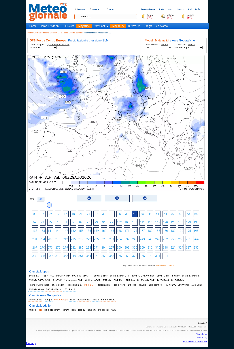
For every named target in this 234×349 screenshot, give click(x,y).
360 (103, 256)
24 (88, 214)
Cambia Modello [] (156, 44)
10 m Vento (197, 285)
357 (96, 256)
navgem (92, 310)
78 (57, 222)
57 (173, 214)
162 (103, 230)
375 (142, 256)
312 (150, 247)
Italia (161, 9)
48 (150, 214)
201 (34, 239)
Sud (190, 9)
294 (103, 247)
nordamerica (84, 299)
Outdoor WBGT (92, 280)
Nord (170, 9)
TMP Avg (130, 280)
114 (150, 222)
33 (111, 214)
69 (34, 222)
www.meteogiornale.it (165, 265)
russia (96, 299)
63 (188, 214)
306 (134, 247)
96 (103, 222)
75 (50, 222)
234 (119, 239)
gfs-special (103, 310)
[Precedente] (89, 198)
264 (196, 239)
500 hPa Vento (53, 289)
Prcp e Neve (119, 285)
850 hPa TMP (100, 275)
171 (126, 230)
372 (134, 256)
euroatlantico (35, 299)
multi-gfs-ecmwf (52, 310)
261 (188, 239)
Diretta (132, 26)
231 (111, 239)
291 (96, 247)
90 (88, 222)
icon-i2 (81, 310)
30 (103, 214)
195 (188, 230)
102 (119, 222)
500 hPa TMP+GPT (81, 275)
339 (50, 256)
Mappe (116, 26)
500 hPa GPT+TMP (60, 275)
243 (142, 239)
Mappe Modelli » (50, 33)
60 (180, 214)
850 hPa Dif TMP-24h (39, 280)
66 (196, 214)
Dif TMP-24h (177, 280)
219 (80, 239)
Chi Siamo (162, 26)
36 (119, 214)
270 (42, 247)
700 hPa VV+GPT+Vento (176, 285)
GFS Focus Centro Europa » (71, 33)
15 (65, 214)
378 (150, 256)
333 (34, 256)
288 (88, 247)
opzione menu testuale (58, 44)
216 (73, 239)
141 (50, 230)
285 (80, 247)
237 (126, 239)
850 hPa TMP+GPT (119, 275)
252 (165, 239)
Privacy (31, 343)
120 (165, 222)
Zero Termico (155, 285)
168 (119, 230)
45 (142, 214)
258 (180, 239)
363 (111, 256)
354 (88, 256)
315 (157, 247)
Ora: (32, 199)
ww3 (114, 310)
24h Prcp (132, 285)
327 (188, 247)
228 (103, 239)
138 (42, 230)
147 (65, 230)
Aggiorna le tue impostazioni (195, 341)
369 (126, 256)
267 (34, 247)
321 (173, 247)
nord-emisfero (108, 299)
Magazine (84, 26)
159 (96, 230)
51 (157, 214)
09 (50, 214)
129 (188, 222)
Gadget (148, 26)
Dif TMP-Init (163, 280)
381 (157, 256)
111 (142, 222)
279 (65, 247)
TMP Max (118, 280)
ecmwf (66, 310)
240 (134, 239)
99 (111, 222)
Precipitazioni (103, 285)
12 (57, 214)
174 (134, 230)
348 (73, 256)
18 (73, 214)
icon (73, 310)
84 (73, 222)
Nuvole (142, 285)
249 (157, 239)
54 (165, 214)
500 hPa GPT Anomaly (143, 275)
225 (96, 239)
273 (50, 247)
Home (33, 26)
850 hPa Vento (36, 289)
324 (180, 247)
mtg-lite (32, 310)
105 (126, 222)
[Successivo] (145, 198)
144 (57, 230)
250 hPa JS (69, 289)
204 (42, 239)
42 (134, 214)
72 (42, 222)
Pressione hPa (74, 285)
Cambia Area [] (185, 44)
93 (96, 222)
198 (196, 230)
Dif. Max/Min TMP (146, 280)
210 (57, 239)
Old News (68, 26)
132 (196, 222)
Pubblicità (202, 323)
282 (73, 247)
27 (96, 214)
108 (134, 222)
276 (57, 247)
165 (111, 230)
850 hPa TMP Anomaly (168, 275)
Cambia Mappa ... (49, 44)
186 (165, 230)
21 (80, 214)
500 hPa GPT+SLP (38, 275)
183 (157, 230)
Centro (180, 9)
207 (50, 239)
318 (165, 247)
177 (142, 230)
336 (42, 256)
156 (88, 230)
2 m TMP (57, 280)
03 (34, 214)
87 (80, 222)
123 (173, 222)
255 (173, 239)
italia (72, 299)
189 (173, 230)
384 (165, 256)
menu (164, 44)
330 (196, 247)
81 (65, 222)
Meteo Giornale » (35, 33)
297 (111, 247)
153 (80, 230)
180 (150, 230)
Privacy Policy (201, 334)
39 (127, 214)
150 (73, 230)
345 (65, 256)
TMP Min (107, 280)
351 (80, 256)
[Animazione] (117, 198)
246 (150, 239)
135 (34, 230)
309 (142, 247)
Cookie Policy (201, 338)
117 (157, 222)
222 (88, 239)
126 (180, 222)
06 (42, 214)
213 (65, 239)
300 (119, 247)
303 (126, 247)
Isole (197, 9)
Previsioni (99, 26)
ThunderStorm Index (39, 285)
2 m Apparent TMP (73, 280)
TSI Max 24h (58, 285)
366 (119, 256)
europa (48, 299)
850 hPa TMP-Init (190, 275)
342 (57, 256)
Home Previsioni (49, 26)
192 (180, 230)
